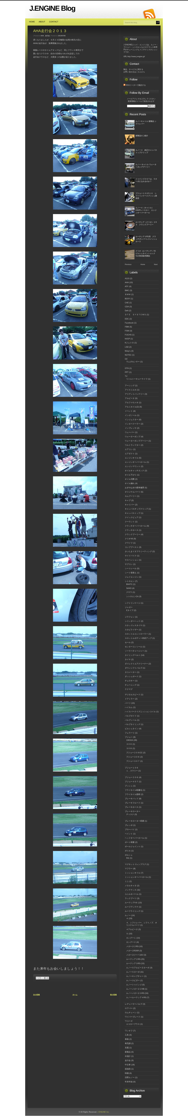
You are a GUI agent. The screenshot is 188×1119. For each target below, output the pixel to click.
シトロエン (129, 581)
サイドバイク (130, 556)
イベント (129, 411)
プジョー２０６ (131, 777)
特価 (127, 1073)
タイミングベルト (132, 655)
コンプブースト (131, 547)
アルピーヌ (129, 398)
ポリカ (128, 851)
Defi (126, 310)
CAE (127, 303)
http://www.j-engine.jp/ (136, 56)
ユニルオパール (131, 894)
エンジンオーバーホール (135, 462)
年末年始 (129, 1082)
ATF (126, 286)
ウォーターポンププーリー (136, 441)
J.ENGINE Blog (52, 8)
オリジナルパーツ (132, 492)
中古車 (128, 1065)
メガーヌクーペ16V (134, 955)
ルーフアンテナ (131, 907)
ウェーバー (129, 432)
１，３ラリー (132, 771)
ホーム (75, 995)
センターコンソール (133, 647)
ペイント (129, 834)
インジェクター (131, 419)
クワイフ (129, 543)
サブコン (129, 564)
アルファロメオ (131, 402)
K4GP (127, 339)
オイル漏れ (129, 483)
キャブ (128, 500)
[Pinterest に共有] (47, 978)
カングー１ (131, 938)
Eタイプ (129, 610)
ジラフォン (129, 617)
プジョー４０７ (131, 781)
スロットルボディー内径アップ (138, 638)
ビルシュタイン (131, 728)
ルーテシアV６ (131, 902)
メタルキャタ (130, 885)
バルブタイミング (132, 724)
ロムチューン (130, 1012)
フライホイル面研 (132, 794)
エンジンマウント (132, 466)
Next (155, 264)
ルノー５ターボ (133, 972)
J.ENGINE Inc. (103, 1112)
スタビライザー (131, 630)
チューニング (130, 685)
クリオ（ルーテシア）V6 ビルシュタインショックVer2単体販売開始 (146, 253)
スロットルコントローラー (136, 634)
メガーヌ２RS (132, 946)
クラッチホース (131, 530)
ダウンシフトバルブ (133, 668)
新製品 (128, 1052)
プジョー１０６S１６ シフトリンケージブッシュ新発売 (146, 195)
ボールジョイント (132, 846)
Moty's (127, 351)
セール (128, 642)
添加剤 (128, 1069)
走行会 (47, 36)
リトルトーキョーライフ (136, 379)
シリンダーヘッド (132, 621)
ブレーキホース (131, 807)
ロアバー (129, 1008)
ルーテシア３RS (133, 963)
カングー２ (131, 942)
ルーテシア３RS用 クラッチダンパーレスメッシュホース (146, 238)
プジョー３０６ (133, 757)
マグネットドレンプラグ (135, 864)
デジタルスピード (132, 694)
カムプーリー (130, 496)
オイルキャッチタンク (134, 470)
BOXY (127, 299)
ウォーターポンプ (132, 436)
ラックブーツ (130, 898)
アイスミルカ (130, 390)
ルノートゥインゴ (134, 985)
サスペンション (131, 560)
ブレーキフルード (132, 803)
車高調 (128, 1043)
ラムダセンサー (133, 362)
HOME (32, 22)
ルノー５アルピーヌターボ (137, 968)
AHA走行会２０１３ (52, 31)
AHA (42, 36)
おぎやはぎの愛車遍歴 (134, 487)
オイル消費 (129, 479)
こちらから (140, 72)
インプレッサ (130, 428)
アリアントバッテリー (134, 394)
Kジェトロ (129, 343)
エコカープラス (133, 1024)
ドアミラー (129, 699)
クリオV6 (129, 539)
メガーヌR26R (132, 951)
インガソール (130, 415)
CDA (127, 306)
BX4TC (129, 584)
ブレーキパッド (131, 798)
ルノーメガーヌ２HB (135, 989)
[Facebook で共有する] (45, 978)
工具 (127, 1035)
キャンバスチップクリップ (136, 509)
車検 (127, 1039)
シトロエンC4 (132, 596)
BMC (127, 290)
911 (127, 858)
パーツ (128, 703)
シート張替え (130, 573)
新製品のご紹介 (142, 136)
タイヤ (128, 659)
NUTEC (128, 355)
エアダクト (129, 453)
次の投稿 (36, 995)
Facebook (129, 323)
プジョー (129, 737)
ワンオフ (129, 1031)
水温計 (128, 1056)
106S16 (129, 740)
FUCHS (128, 335)
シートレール (130, 568)
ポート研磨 (129, 842)
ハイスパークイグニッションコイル (140, 711)
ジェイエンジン (131, 577)
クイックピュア (131, 517)
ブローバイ (129, 829)
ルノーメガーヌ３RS (135, 993)
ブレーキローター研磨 (134, 821)
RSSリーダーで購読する (135, 85)
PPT (127, 372)
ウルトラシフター (132, 445)
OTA (127, 368)
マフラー (129, 868)
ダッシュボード (131, 676)
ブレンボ (129, 825)
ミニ (127, 881)
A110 (127, 278)
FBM (127, 327)
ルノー (128, 915)
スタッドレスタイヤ (133, 625)
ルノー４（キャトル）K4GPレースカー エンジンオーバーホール (146, 210)
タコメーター (130, 672)
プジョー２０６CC (134, 752)
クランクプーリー (132, 534)
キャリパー (129, 505)
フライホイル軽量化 (133, 790)
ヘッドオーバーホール (134, 838)
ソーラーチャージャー (134, 651)
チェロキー (129, 681)
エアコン (129, 449)
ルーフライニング (132, 911)
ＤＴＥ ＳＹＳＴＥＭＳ (135, 314)
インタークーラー (132, 424)
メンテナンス (130, 890)
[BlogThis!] (39, 978)
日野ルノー (129, 1077)
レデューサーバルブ (133, 1004)
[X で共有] (42, 978)
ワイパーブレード (132, 1017)
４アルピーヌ (132, 929)
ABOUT (42, 22)
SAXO (128, 588)
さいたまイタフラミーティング (138, 551)
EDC (127, 319)
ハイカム (129, 707)
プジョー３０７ (133, 761)
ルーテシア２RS (133, 959)
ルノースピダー (133, 980)
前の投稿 (113, 995)
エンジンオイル (131, 458)
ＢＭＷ (128, 294)
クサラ (129, 592)
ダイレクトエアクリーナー (136, 664)
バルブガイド (130, 716)
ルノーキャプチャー (135, 976)
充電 (127, 1048)
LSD (127, 347)
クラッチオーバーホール (135, 526)
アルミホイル (130, 407)
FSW (127, 331)
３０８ (129, 748)
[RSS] (149, 14)
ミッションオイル (132, 873)
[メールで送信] (37, 978)
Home (143, 264)
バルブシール (130, 720)
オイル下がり (130, 475)
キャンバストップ (132, 513)
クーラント (129, 522)
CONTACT (53, 22)
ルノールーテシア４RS (136, 997)
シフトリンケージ (132, 603)
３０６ (129, 744)
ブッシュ (129, 786)
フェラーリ (129, 733)
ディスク (130, 814)
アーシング (129, 385)
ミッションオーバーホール (136, 877)
